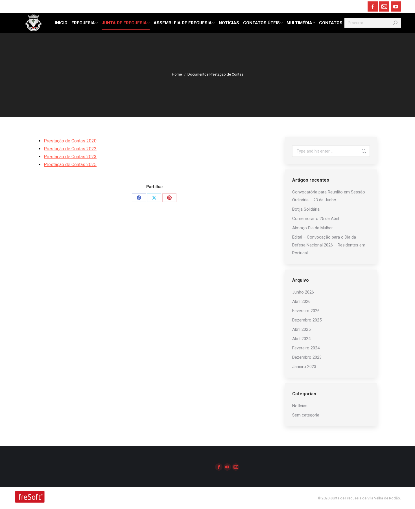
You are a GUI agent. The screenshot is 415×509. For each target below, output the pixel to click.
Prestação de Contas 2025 (70, 164)
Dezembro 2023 (307, 357)
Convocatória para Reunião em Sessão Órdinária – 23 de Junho (328, 196)
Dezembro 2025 (307, 320)
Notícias (299, 405)
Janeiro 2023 (304, 366)
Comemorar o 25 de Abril (315, 218)
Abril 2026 (301, 301)
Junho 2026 (303, 292)
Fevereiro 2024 (306, 348)
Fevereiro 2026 (306, 310)
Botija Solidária (306, 209)
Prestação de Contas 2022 (70, 148)
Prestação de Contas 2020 (70, 141)
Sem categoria (305, 415)
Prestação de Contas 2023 (70, 156)
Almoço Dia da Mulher (312, 227)
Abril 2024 (301, 338)
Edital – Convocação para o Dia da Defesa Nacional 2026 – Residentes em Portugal (328, 245)
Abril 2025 (301, 329)
